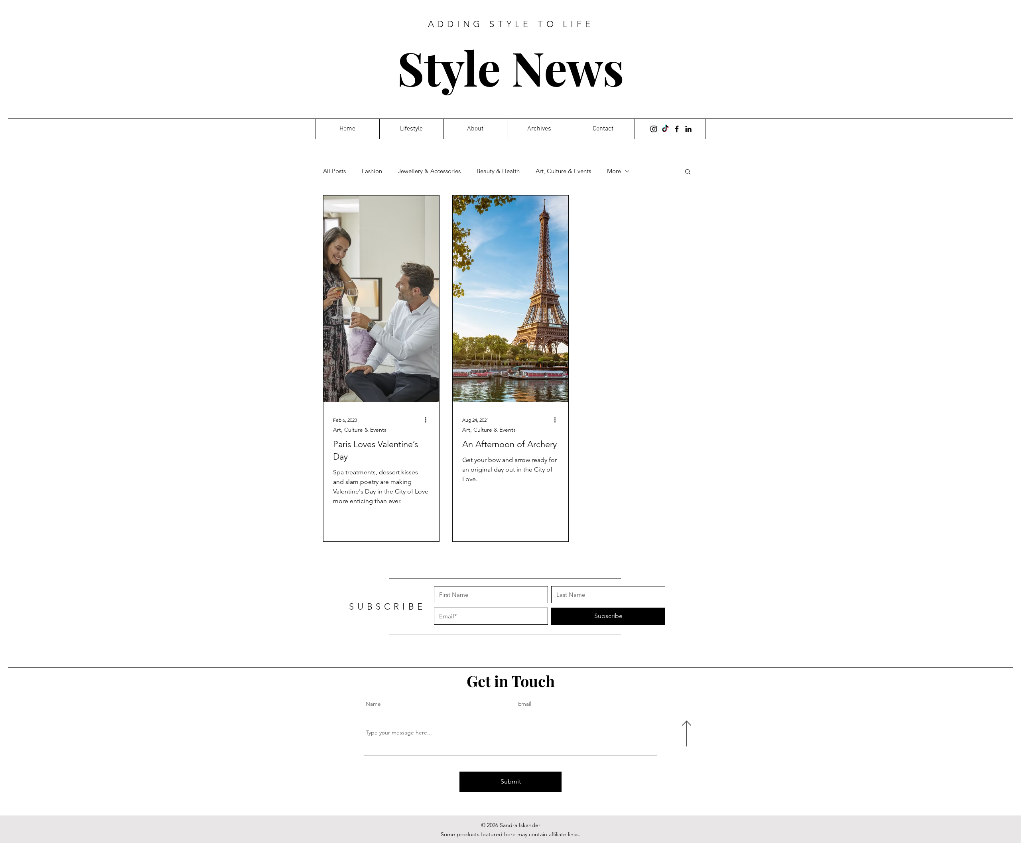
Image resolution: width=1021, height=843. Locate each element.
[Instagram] (653, 128)
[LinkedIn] (688, 128)
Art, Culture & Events (563, 171)
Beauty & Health (498, 171)
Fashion (372, 171)
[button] (688, 172)
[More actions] (428, 419)
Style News (510, 67)
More (614, 171)
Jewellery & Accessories (429, 171)
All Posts (334, 171)
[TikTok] (665, 128)
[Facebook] (676, 128)
